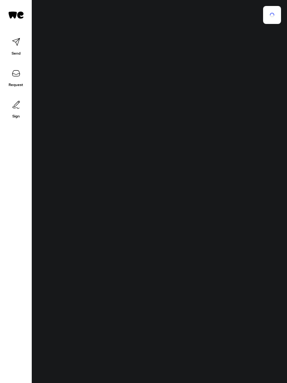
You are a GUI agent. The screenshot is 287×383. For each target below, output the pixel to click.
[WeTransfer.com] (16, 15)
